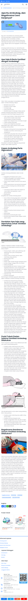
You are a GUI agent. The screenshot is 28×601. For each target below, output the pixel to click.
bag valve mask (16, 497)
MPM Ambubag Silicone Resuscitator (20, 527)
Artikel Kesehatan (7, 8)
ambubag (20, 495)
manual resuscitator (6, 497)
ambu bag (13, 495)
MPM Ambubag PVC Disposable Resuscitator (7, 527)
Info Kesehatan (11, 31)
